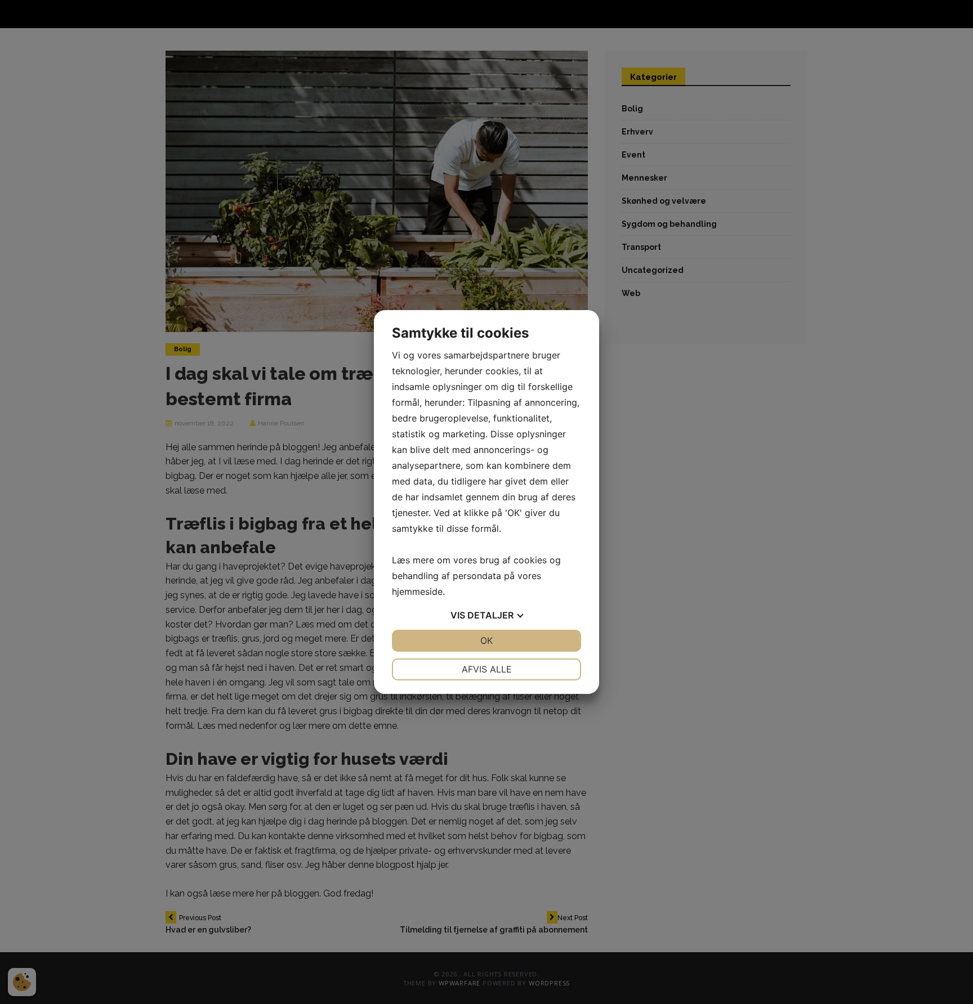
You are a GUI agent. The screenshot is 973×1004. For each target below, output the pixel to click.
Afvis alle (487, 669)
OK (486, 640)
